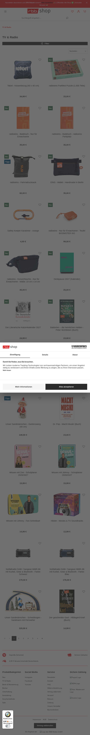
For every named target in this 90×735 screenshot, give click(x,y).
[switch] (8, 726)
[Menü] (11, 711)
